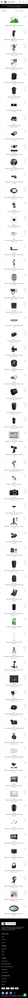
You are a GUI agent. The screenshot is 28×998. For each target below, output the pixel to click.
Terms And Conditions (6, 963)
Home (3, 936)
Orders (3, 951)
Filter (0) (4, 10)
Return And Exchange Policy (7, 966)
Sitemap (3, 984)
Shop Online (4, 981)
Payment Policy (5, 972)
